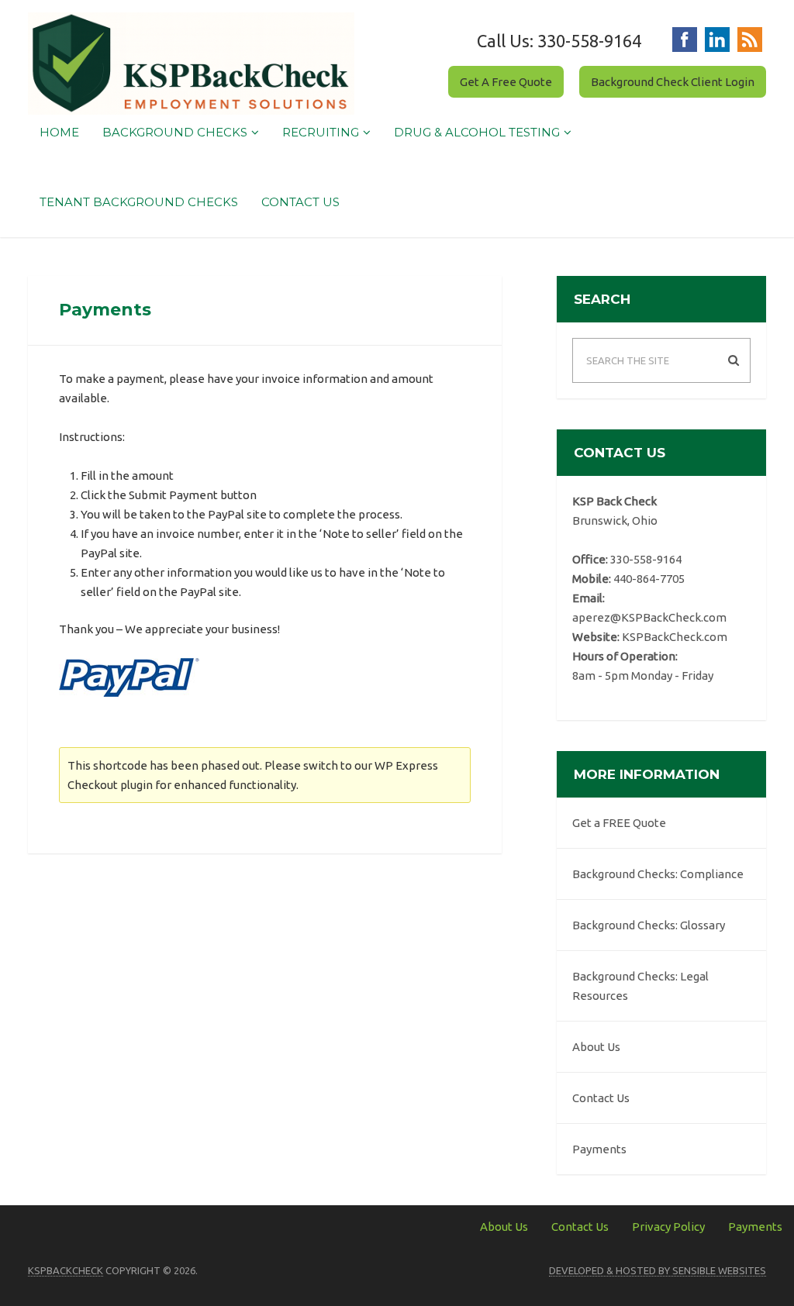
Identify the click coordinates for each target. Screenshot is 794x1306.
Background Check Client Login (672, 81)
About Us (596, 1046)
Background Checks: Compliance (658, 873)
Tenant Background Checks (139, 202)
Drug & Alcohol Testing (477, 132)
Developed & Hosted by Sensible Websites (657, 1270)
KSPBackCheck (65, 1270)
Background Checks (174, 132)
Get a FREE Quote (619, 822)
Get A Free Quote (506, 81)
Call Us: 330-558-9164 (559, 40)
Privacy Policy (668, 1226)
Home (59, 132)
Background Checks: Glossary (648, 925)
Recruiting (320, 132)
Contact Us (300, 202)
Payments (599, 1149)
